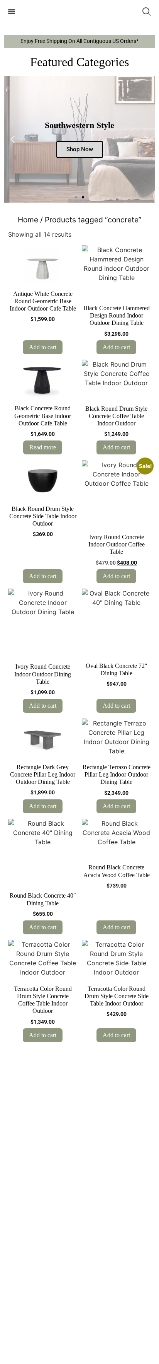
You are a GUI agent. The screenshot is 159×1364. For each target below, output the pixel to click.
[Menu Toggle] (11, 11)
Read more (42, 447)
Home (28, 219)
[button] (12, 139)
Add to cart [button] (42, 347)
